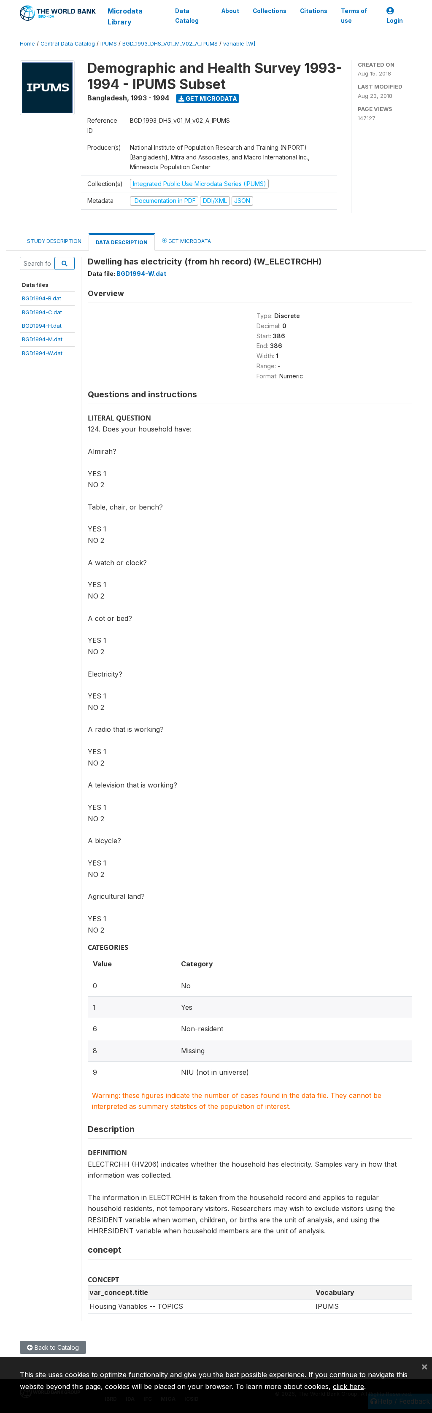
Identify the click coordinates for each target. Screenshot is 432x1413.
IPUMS (108, 43)
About (230, 11)
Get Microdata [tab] (189, 241)
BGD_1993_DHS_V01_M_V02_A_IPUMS (170, 43)
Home (27, 43)
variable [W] (239, 43)
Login (394, 20)
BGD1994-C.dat (42, 312)
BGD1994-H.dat (42, 325)
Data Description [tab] (122, 242)
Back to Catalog (56, 1347)
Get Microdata (210, 98)
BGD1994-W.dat (42, 353)
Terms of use (354, 16)
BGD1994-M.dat (42, 339)
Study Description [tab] (54, 241)
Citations (313, 11)
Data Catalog (187, 16)
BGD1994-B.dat (41, 298)
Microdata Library (125, 16)
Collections (269, 11)
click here (348, 1386)
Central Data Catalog (67, 43)
